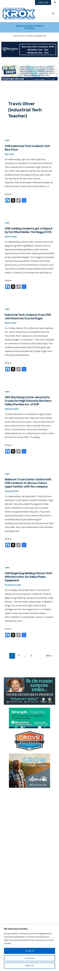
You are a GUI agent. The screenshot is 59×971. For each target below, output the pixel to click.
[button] (55, 2)
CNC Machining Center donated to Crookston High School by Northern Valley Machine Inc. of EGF (28, 401)
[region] (29, 948)
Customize (29, 958)
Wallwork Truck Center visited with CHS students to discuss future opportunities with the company (28, 483)
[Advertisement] (29, 820)
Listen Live (43, 2)
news (7, 140)
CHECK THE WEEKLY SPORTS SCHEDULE (29, 27)
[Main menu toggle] (53, 13)
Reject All (29, 965)
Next (50, 655)
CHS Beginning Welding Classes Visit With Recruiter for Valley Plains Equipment (28, 577)
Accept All (29, 951)
